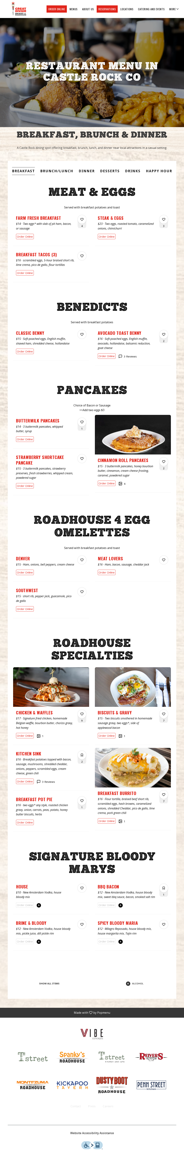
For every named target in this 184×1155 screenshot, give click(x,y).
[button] (174, 9)
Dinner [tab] (87, 170)
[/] (92, 1033)
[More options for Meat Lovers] (163, 560)
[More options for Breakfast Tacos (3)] (82, 256)
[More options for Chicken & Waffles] (82, 714)
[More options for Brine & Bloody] (82, 924)
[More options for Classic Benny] (82, 334)
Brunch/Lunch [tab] (56, 170)
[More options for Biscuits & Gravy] (163, 714)
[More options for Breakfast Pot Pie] (82, 800)
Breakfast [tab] (23, 170)
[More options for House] (82, 888)
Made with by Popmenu (56, 1012)
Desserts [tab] (110, 170)
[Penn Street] (151, 1085)
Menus (74, 9)
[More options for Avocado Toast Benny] (163, 334)
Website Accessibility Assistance (92, 1133)
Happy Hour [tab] (159, 170)
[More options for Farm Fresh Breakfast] (82, 219)
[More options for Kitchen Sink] (82, 755)
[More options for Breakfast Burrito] (163, 794)
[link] (25, 236)
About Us (88, 9)
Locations (127, 9)
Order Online (56, 9)
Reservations (107, 9)
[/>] (112, 1057)
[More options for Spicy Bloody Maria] (163, 924)
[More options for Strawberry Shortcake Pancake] (82, 458)
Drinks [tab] (133, 170)
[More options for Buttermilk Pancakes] (82, 422)
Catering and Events (151, 9)
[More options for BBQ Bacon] (163, 888)
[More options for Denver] (82, 560)
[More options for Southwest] (82, 591)
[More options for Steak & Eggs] (163, 219)
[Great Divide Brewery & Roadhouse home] (19, 9)
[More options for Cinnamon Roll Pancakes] (163, 461)
